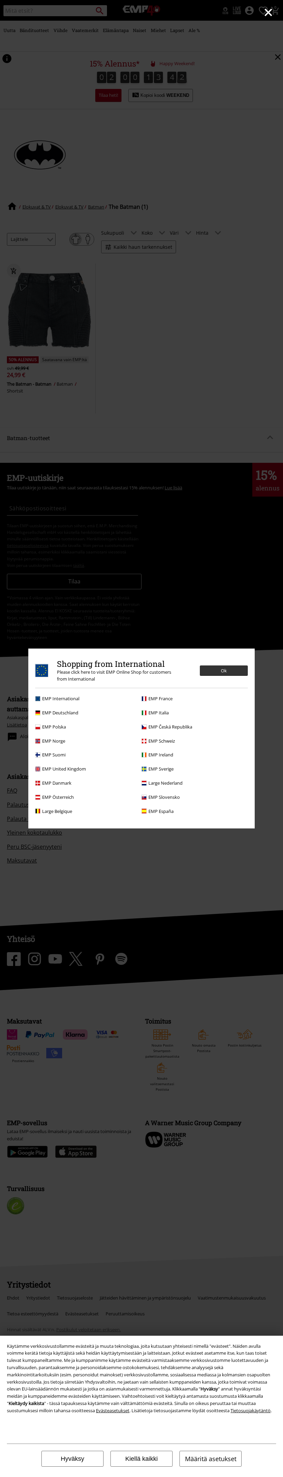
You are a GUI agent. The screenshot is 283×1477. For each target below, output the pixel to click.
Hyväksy (72, 1458)
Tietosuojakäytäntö (251, 1410)
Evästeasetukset (112, 1410)
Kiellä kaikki (141, 1458)
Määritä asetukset (210, 1459)
